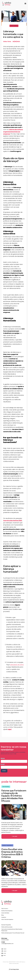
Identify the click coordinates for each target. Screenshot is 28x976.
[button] (25, 4)
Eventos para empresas (6, 910)
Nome (3, 758)
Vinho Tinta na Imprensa (7, 919)
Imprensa (3, 917)
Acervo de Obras (5, 913)
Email (3, 764)
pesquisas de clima (17, 665)
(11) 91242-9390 (5, 939)
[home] (6, 3)
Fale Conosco (4, 908)
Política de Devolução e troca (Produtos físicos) (12, 933)
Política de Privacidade (6, 927)
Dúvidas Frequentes (6, 924)
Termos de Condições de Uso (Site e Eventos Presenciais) (11, 930)
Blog (2, 915)
